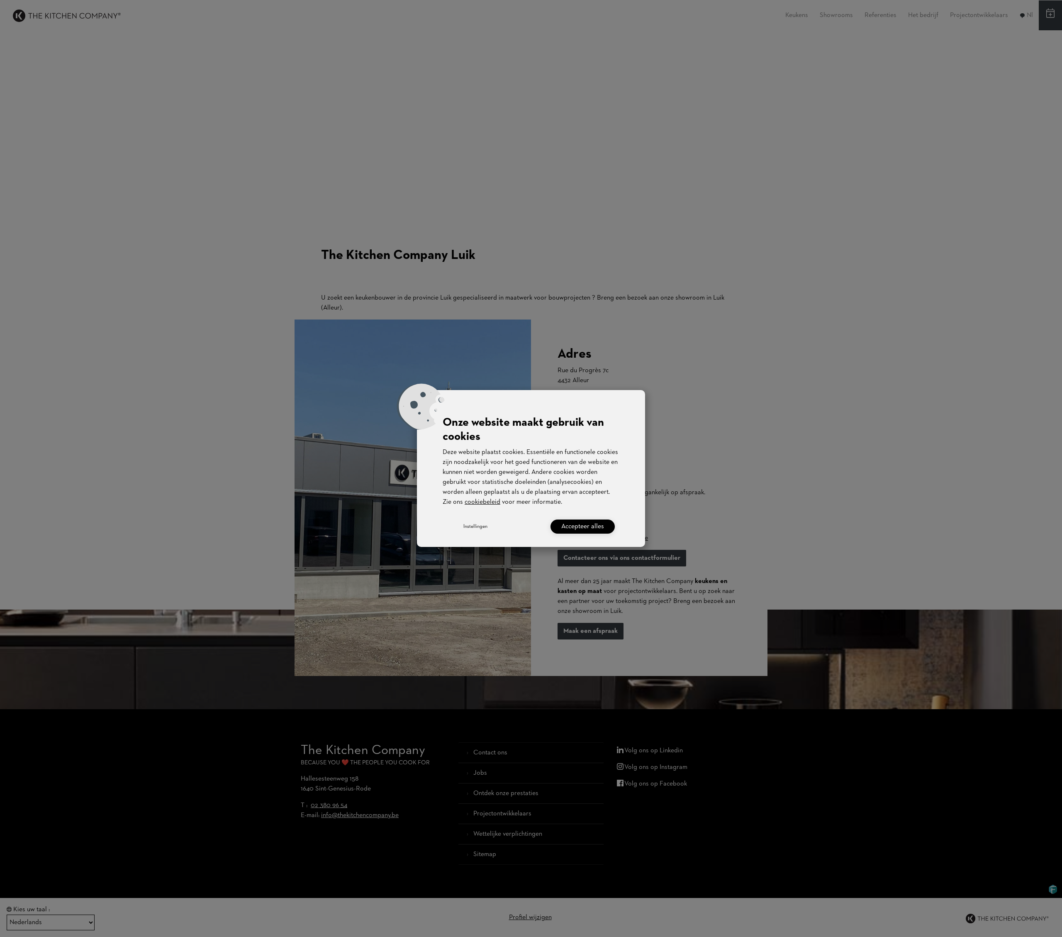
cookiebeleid (482, 502)
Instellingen (475, 526)
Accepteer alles (582, 526)
